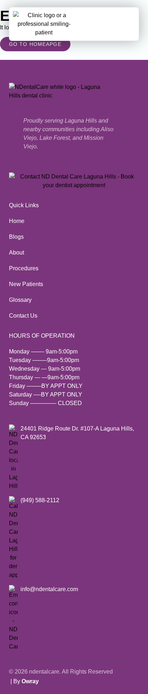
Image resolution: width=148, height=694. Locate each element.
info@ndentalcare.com (49, 589)
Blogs (16, 237)
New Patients (26, 284)
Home (16, 221)
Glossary (20, 300)
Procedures (23, 268)
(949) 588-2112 (39, 500)
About (16, 252)
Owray (30, 681)
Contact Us (23, 316)
